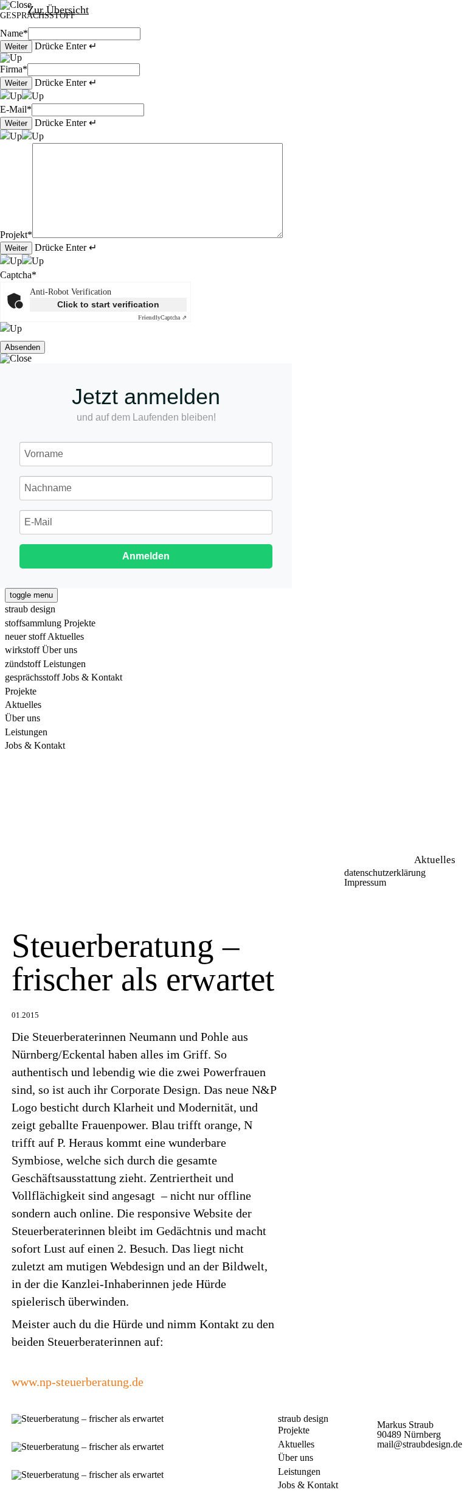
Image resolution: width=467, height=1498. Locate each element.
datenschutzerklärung (385, 872)
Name (14, 33)
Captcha (18, 275)
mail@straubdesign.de (419, 1444)
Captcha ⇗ (162, 317)
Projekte (294, 1430)
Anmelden (146, 556)
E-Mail (16, 109)
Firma (13, 69)
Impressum (365, 882)
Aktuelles (296, 1444)
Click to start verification (108, 304)
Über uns (295, 1457)
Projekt (16, 234)
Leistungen (299, 1471)
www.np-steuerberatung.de (78, 1381)
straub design (30, 609)
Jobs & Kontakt (308, 1485)
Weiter (16, 46)
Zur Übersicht (58, 10)
